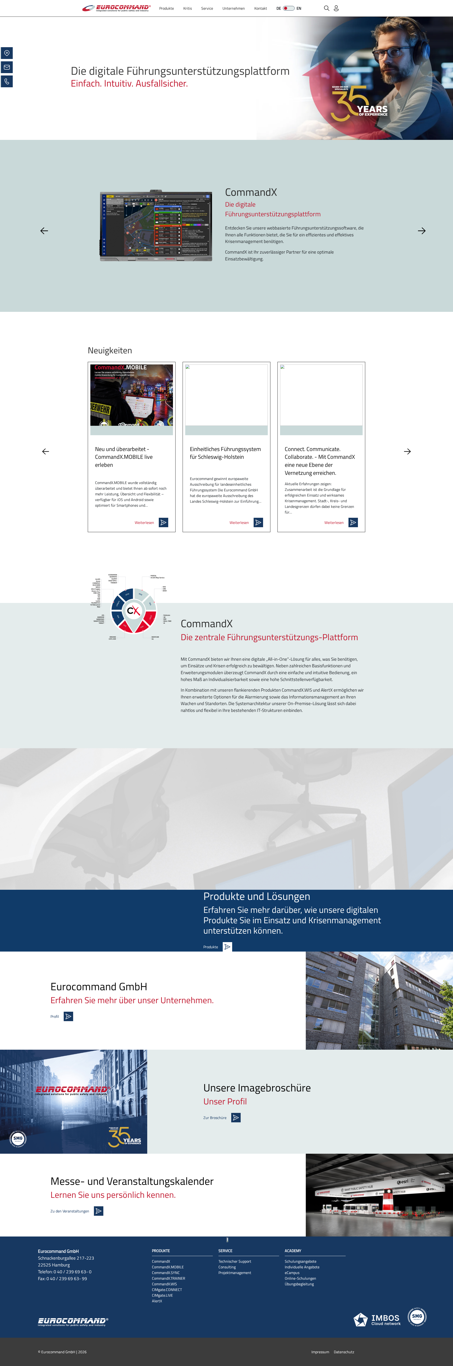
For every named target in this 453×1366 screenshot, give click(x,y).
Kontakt (260, 8)
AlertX (157, 1301)
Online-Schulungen (300, 1278)
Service (207, 8)
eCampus (292, 1272)
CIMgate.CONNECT (167, 1289)
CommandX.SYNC (166, 1272)
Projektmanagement (234, 1272)
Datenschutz (344, 1352)
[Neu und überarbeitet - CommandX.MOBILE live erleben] (131, 395)
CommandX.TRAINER (168, 1278)
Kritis (187, 8)
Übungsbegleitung (299, 1284)
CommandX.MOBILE (168, 1267)
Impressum (320, 1352)
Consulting (227, 1267)
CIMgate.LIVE (162, 1295)
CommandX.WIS (164, 1284)
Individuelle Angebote (302, 1267)
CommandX (161, 1261)
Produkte (166, 8)
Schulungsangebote (300, 1261)
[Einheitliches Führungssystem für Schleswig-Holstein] (226, 395)
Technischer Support (234, 1261)
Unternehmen (233, 8)
